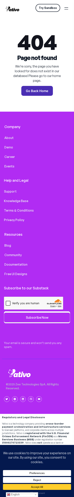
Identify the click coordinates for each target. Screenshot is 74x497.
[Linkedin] (23, 399)
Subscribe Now (37, 317)
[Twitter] (7, 399)
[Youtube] (39, 399)
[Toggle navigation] (67, 8)
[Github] (31, 399)
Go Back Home (37, 91)
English (15, 494)
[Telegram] (15, 399)
